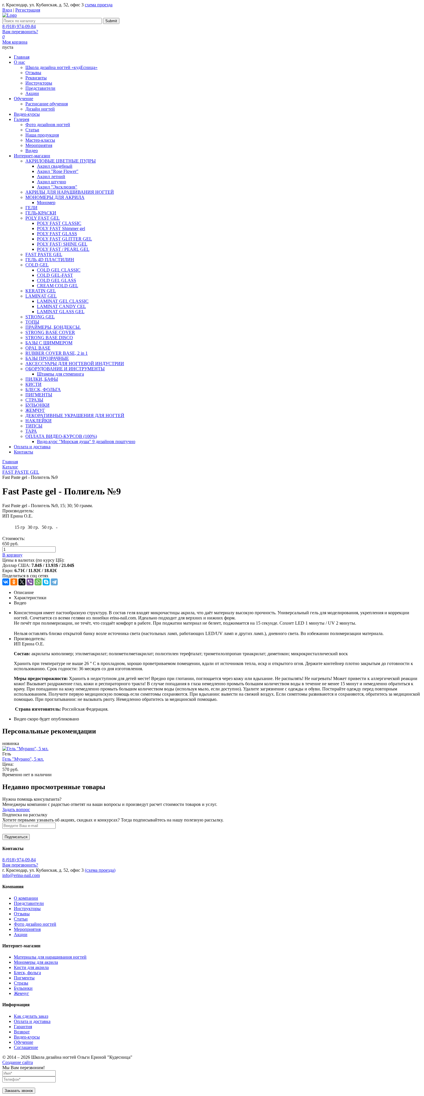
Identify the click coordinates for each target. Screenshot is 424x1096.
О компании (26, 898)
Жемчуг (21, 993)
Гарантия (23, 1026)
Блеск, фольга (27, 972)
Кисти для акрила (31, 967)
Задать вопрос (16, 809)
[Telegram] (54, 581)
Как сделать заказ (31, 1016)
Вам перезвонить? (20, 31)
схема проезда (98, 4)
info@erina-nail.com (21, 875)
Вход (7, 10)
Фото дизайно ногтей (35, 924)
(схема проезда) (100, 870)
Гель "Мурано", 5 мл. (23, 759)
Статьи (21, 918)
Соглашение (26, 1047)
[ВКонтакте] (5, 581)
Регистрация (27, 10)
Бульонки (23, 988)
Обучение (23, 1042)
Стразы (21, 983)
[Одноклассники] (13, 581)
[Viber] (30, 581)
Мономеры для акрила (36, 962)
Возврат (22, 1031)
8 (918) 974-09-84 (19, 26)
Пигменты (24, 977)
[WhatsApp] (38, 581)
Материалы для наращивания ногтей (50, 957)
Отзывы (22, 913)
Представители (29, 903)
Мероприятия (27, 929)
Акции (20, 934)
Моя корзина (14, 42)
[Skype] (46, 581)
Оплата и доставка (32, 1021)
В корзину (12, 554)
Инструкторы (27, 908)
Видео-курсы (27, 1037)
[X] (21, 581)
